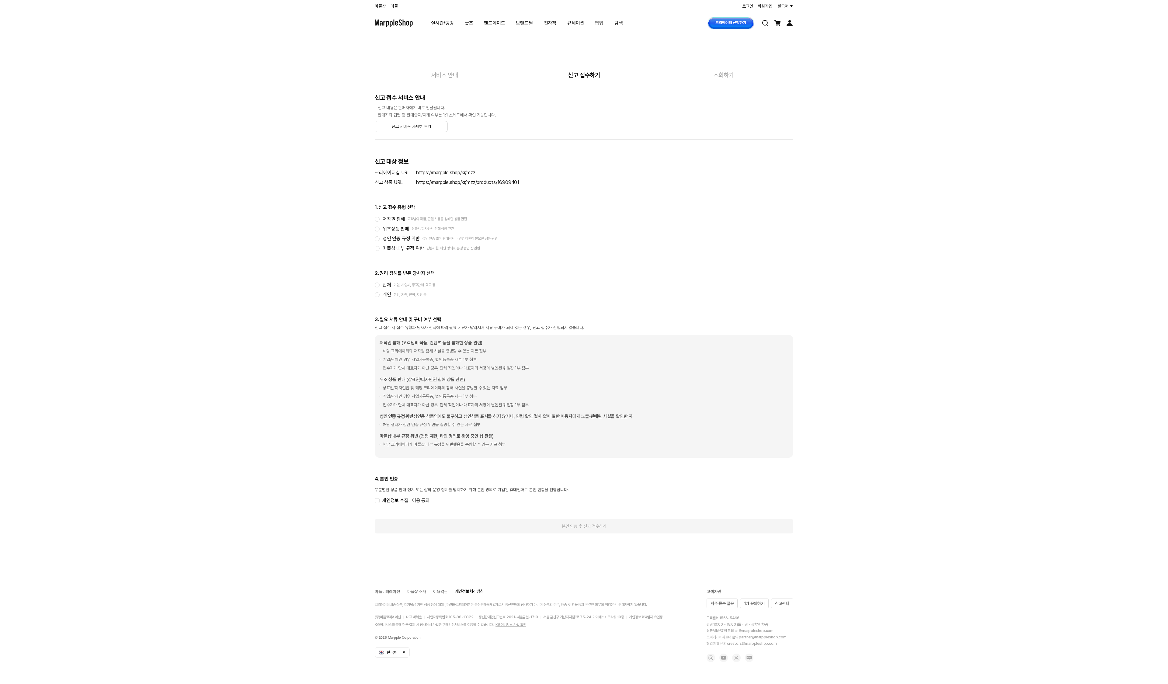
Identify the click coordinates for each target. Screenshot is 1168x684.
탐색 (618, 23)
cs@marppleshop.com (754, 631)
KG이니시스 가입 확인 (510, 625)
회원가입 (765, 6)
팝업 (599, 23)
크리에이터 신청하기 (730, 22)
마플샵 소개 (416, 591)
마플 (394, 6)
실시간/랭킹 (442, 23)
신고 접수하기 (584, 75)
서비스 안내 (444, 75)
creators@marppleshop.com (752, 643)
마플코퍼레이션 (387, 591)
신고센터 (782, 603)
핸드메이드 (494, 23)
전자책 (550, 23)
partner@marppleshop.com (762, 637)
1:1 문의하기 (754, 603)
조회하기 (723, 75)
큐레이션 (575, 23)
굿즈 (469, 23)
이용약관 (440, 591)
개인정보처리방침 (469, 591)
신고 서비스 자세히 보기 (411, 126)
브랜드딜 (524, 23)
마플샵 (380, 6)
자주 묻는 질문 (722, 603)
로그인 (747, 6)
